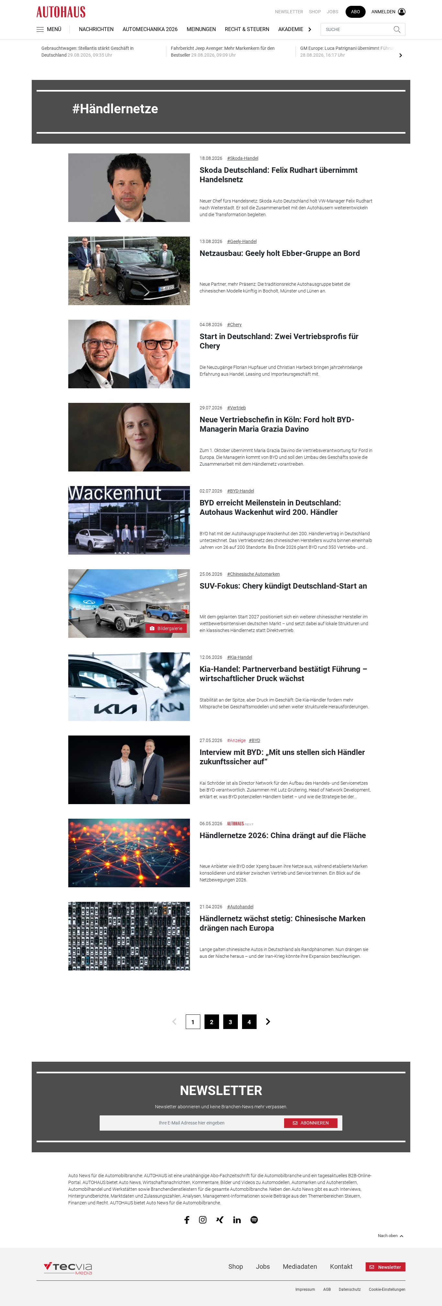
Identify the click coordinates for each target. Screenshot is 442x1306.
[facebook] (186, 1219)
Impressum (305, 1289)
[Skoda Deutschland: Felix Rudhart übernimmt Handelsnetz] (129, 187)
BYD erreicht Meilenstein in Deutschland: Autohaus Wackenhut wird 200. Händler (270, 507)
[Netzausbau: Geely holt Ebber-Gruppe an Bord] (129, 271)
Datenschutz (350, 1289)
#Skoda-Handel (242, 158)
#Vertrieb (236, 407)
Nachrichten (96, 29)
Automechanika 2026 (150, 29)
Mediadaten (300, 1266)
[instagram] (202, 1219)
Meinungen (201, 29)
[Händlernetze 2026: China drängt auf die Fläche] (129, 853)
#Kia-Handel (239, 657)
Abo (355, 11)
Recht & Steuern (247, 29)
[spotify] (254, 1219)
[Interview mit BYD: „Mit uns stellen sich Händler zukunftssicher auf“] (129, 770)
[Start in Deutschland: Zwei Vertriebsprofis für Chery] (129, 354)
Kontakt (341, 1266)
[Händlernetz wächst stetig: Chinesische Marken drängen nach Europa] (129, 936)
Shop (315, 11)
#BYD (254, 740)
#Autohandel (240, 906)
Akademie (290, 29)
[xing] (220, 1219)
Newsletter (289, 11)
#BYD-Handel (240, 490)
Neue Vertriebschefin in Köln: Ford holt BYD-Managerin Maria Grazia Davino (277, 424)
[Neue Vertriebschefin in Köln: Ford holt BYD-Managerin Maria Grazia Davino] (129, 437)
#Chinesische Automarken (253, 574)
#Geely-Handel (242, 241)
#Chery (234, 324)
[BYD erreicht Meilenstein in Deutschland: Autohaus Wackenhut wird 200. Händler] (129, 520)
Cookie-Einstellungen (387, 1289)
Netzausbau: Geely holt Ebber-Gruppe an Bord (280, 253)
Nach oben (388, 1236)
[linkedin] (237, 1219)
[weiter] (268, 1021)
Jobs (332, 11)
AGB (327, 1289)
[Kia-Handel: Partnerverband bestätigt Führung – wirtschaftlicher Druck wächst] (129, 686)
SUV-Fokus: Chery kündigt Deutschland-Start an (283, 586)
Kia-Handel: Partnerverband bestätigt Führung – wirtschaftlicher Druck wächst (283, 674)
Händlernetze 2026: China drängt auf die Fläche (283, 835)
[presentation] (400, 55)
